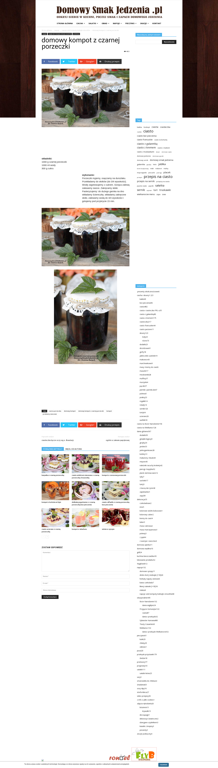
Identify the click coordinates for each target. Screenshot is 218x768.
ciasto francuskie (145, 139)
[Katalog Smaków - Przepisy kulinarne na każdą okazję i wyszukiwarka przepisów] (75, 760)
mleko (143, 590)
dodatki (144, 344)
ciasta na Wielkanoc (146, 427)
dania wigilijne (149, 605)
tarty (142, 484)
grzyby (149, 164)
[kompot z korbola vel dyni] (55, 490)
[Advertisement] (85, 142)
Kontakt (156, 23)
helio (155, 164)
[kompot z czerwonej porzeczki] (115, 463)
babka (139, 127)
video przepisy (144, 696)
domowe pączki (158, 156)
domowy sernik (142, 160)
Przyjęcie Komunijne (149, 609)
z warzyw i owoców (148, 541)
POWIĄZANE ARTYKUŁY (52, 449)
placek (166, 172)
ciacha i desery (145, 295)
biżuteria (144, 707)
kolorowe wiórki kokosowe (151, 511)
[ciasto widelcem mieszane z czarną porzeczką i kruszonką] (85, 463)
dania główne (144, 431)
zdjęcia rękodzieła (145, 703)
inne (142, 507)
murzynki (144, 382)
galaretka (141, 164)
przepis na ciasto (158, 176)
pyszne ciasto (142, 186)
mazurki (144, 371)
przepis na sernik (146, 181)
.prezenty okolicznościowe (148, 291)
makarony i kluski (148, 458)
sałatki (92, 23)
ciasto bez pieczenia (146, 135)
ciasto (148, 131)
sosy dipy (142, 688)
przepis (139, 177)
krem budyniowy (143, 168)
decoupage (145, 715)
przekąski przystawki (147, 654)
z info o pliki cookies (146, 700)
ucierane (144, 416)
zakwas (143, 647)
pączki (151, 186)
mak (152, 168)
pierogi (159, 173)
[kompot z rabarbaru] (85, 517)
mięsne (144, 461)
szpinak (149, 190)
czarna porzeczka (55, 411)
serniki (144, 408)
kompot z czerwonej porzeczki (114, 475)
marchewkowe (146, 363)
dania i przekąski (150, 616)
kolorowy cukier (147, 514)
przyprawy (142, 666)
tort (155, 190)
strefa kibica (143, 692)
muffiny (144, 378)
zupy (142, 495)
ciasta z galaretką (148, 314)
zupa (158, 194)
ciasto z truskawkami (145, 152)
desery (144, 333)
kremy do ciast (146, 518)
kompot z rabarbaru (79, 529)
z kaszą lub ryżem (147, 488)
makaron (158, 168)
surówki (144, 480)
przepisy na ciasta (162, 181)
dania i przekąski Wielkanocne (155, 632)
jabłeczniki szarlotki (148, 356)
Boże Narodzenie (148, 601)
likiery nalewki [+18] (149, 586)
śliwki (164, 194)
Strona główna (65, 23)
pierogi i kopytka (147, 469)
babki (143, 299)
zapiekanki (145, 492)
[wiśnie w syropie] (115, 517)
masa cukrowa (146, 526)
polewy (143, 533)
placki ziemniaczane (149, 473)
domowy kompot (70, 411)
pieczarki (151, 173)
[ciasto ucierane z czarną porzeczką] (55, 517)
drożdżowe (145, 348)
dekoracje (142, 499)
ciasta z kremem (148, 318)
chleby (143, 643)
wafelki (143, 420)
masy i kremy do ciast (149, 367)
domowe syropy (147, 571)
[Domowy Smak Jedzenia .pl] (109, 10)
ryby (142, 477)
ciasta (155, 127)
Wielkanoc (145, 628)
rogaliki (143, 401)
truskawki (165, 190)
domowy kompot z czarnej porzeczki (91, 411)
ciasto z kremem (146, 147)
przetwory (76, 34)
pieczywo (129, 23)
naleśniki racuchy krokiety (151, 465)
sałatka (159, 185)
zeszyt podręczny (144, 734)
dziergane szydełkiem (149, 722)
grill (139, 552)
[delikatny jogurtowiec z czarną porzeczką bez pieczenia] (85, 490)
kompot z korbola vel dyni (51, 502)
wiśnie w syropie (108, 529)
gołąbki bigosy (146, 439)
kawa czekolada (147, 582)
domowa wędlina (145, 548)
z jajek (143, 537)
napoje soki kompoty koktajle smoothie (76, 30)
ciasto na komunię (160, 140)
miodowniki (145, 374)
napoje (116, 23)
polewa (143, 393)
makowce (145, 359)
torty (143, 412)
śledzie (143, 658)
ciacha (79, 23)
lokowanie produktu (146, 560)
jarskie (143, 446)
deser (158, 152)
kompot (109, 411)
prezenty (144, 730)
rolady (143, 405)
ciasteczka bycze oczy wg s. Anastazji (58, 440)
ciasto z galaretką (147, 143)
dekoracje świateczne (149, 718)
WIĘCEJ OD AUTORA (73, 449)
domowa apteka (144, 545)
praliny (143, 397)
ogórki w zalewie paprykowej (117, 440)
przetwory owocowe (50, 414)
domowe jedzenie (144, 156)
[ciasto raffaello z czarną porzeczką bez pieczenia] (115, 490)
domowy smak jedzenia (161, 160)
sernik (141, 190)
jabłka (162, 164)
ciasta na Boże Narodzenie (149, 424)
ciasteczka (165, 127)
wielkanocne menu (146, 194)
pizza (140, 650)
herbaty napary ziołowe (150, 579)
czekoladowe (145, 503)
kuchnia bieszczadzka (146, 556)
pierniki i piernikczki (148, 390)
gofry (143, 352)
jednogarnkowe (147, 450)
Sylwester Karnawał (149, 620)
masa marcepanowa (148, 529)
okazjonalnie (143, 598)
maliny (166, 168)
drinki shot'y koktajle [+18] (151, 575)
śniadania (142, 684)
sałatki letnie (146, 673)
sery (139, 677)
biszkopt (147, 127)
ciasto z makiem (164, 148)
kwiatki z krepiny (147, 726)
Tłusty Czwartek (147, 624)
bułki (142, 639)
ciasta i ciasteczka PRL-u (151, 310)
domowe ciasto (167, 152)
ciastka (139, 132)
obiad (104, 23)
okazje (143, 23)
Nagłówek (142, 563)
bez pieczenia (146, 303)
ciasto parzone (147, 329)
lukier (142, 522)
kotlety (143, 454)
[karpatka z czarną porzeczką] (55, 463)
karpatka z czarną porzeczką (53, 475)
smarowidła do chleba (147, 681)
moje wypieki (142, 173)
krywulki (146, 711)
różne (145, 340)
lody (145, 337)
